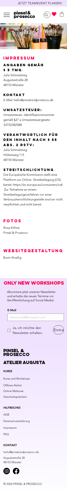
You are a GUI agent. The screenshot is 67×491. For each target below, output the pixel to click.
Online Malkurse (13, 391)
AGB (6, 414)
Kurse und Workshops (16, 378)
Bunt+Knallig (12, 257)
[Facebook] (16, 471)
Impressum (10, 427)
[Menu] (6, 14)
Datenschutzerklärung (16, 421)
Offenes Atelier (12, 385)
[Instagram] (6, 471)
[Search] (47, 14)
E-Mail (11, 310)
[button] (62, 14)
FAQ (6, 434)
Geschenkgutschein (15, 396)
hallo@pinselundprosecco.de (33, 100)
